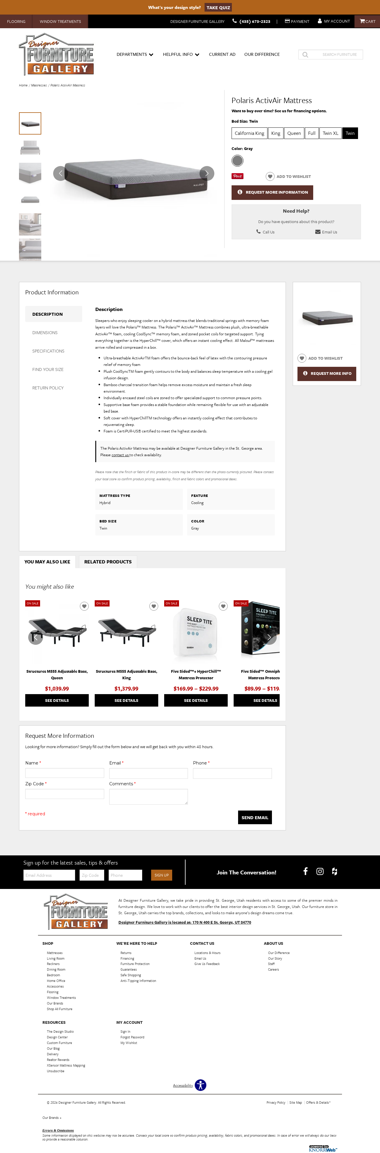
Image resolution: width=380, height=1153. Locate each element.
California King (249, 133)
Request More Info (331, 373)
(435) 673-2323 (254, 21)
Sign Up (162, 875)
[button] (207, 173)
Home (23, 85)
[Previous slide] (35, 637)
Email (116, 763)
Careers (273, 969)
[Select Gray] (237, 161)
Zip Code (36, 783)
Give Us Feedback (207, 963)
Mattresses (39, 85)
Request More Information (277, 192)
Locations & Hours (207, 952)
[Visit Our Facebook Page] (306, 872)
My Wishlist (129, 1042)
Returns (126, 952)
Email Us (329, 232)
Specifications (48, 351)
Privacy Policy (276, 1102)
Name (33, 763)
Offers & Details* (318, 1102)
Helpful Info (178, 54)
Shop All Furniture (59, 1008)
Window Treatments (60, 21)
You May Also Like (47, 561)
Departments (132, 54)
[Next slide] (269, 637)
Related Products (108, 561)
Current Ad (222, 54)
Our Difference (262, 54)
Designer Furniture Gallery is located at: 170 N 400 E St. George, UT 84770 (184, 922)
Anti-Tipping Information (138, 980)
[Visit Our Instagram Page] (320, 872)
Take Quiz (218, 7)
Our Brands (51, 1117)
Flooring (16, 21)
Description (47, 314)
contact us (120, 455)
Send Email (255, 817)
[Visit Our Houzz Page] (334, 872)
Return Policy (48, 387)
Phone (201, 763)
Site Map (295, 1102)
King (275, 133)
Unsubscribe (55, 1070)
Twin (350, 133)
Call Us (268, 232)
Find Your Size (48, 369)
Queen (294, 133)
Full (312, 133)
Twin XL (330, 133)
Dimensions (45, 332)
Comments (122, 783)
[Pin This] (237, 178)
